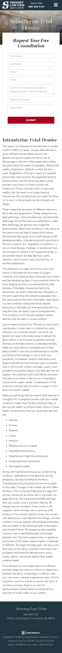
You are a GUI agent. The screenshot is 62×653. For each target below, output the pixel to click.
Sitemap (44, 636)
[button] (36, 5)
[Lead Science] (31, 632)
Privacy (53, 636)
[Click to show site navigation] (56, 5)
